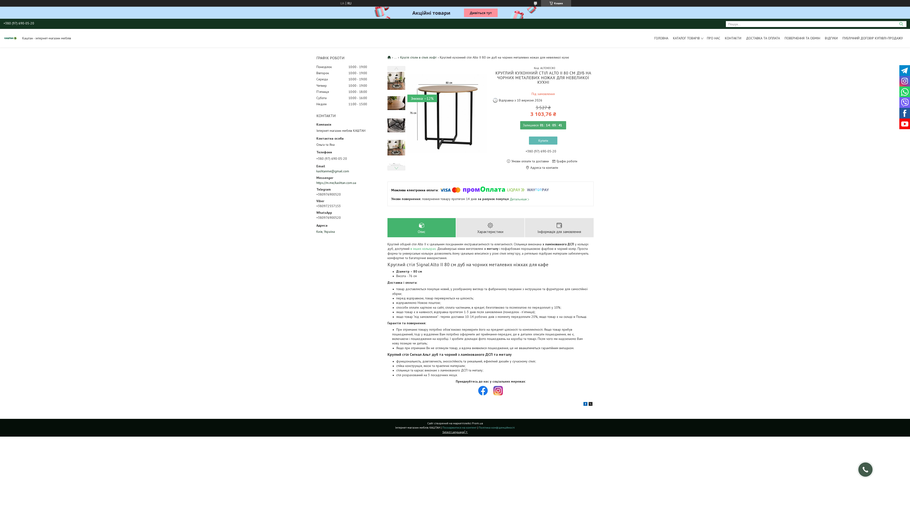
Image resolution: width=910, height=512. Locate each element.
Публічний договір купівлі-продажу (872, 38)
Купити (543, 140)
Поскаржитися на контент (459, 427)
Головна (661, 38)
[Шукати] (901, 24)
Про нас (713, 38)
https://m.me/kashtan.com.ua (336, 183)
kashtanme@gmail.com (332, 171)
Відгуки (831, 38)
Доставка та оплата (763, 38)
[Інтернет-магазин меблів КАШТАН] (11, 38)
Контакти (733, 38)
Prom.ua (477, 423)
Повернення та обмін (802, 38)
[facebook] (585, 404)
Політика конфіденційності (497, 427)
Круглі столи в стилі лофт (418, 57)
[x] (590, 404)
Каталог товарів (686, 38)
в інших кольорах (423, 249)
